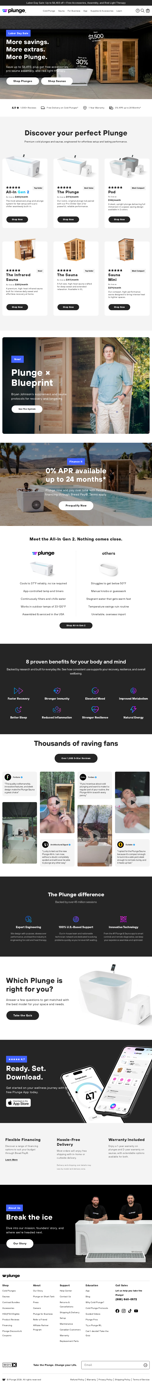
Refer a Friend (40, 1319)
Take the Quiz (22, 1015)
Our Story (20, 1243)
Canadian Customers (70, 1329)
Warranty (64, 1335)
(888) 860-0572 (126, 1299)
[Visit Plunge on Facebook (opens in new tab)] (117, 1311)
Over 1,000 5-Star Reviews (76, 758)
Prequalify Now (76, 505)
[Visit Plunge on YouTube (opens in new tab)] (136, 1311)
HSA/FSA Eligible (11, 1314)
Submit (145, 1365)
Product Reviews (10, 1319)
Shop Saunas (57, 81)
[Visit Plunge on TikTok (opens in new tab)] (130, 1311)
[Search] (142, 10)
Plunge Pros (92, 1319)
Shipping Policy (122, 1379)
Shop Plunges (22, 81)
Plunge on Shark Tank (44, 1296)
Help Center (66, 1290)
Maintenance (66, 1324)
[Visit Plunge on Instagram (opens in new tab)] (124, 1311)
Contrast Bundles (11, 1302)
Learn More (11, 1160)
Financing (7, 1325)
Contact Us (65, 1296)
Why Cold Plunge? (95, 1302)
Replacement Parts (69, 1341)
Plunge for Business (43, 1314)
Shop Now (17, 219)
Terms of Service (141, 1379)
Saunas (6, 1296)
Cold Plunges (9, 1290)
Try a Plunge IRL (94, 1325)
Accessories (8, 1308)
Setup (63, 1318)
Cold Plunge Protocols (97, 1308)
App (88, 1290)
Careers (37, 1308)
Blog (88, 1296)
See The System (27, 409)
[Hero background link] (76, 1226)
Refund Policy (77, 1379)
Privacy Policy (105, 1379)
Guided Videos (93, 1314)
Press (36, 1302)
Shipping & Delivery (69, 1312)
